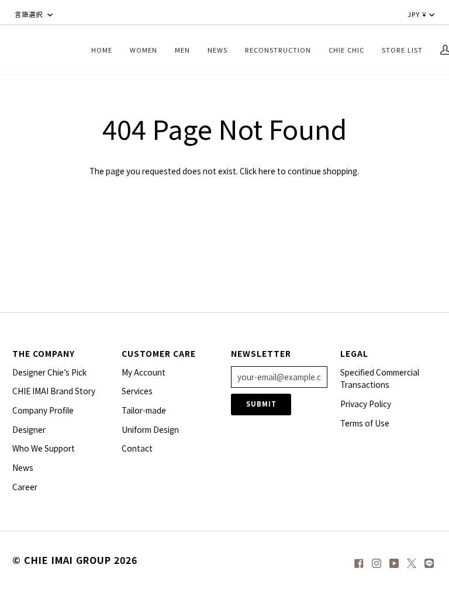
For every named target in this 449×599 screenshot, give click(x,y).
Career (24, 487)
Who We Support (43, 448)
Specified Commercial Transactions (379, 378)
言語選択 (30, 14)
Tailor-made (144, 410)
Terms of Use (364, 423)
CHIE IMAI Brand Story (53, 391)
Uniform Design (150, 429)
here (266, 171)
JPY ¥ (417, 14)
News (22, 467)
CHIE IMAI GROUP (67, 560)
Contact (137, 448)
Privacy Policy (365, 403)
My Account (143, 372)
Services (137, 391)
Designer (29, 429)
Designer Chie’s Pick (49, 372)
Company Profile (43, 410)
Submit (261, 403)
